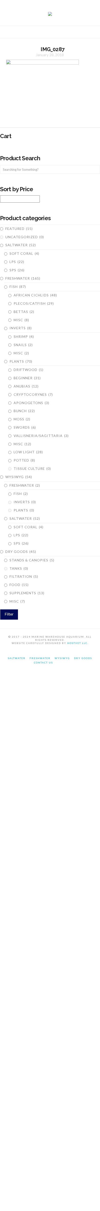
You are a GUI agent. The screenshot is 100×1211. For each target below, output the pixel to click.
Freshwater (22, 278)
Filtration (23, 576)
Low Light (28, 452)
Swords (25, 427)
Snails (23, 345)
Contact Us (43, 662)
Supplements (26, 593)
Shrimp (24, 336)
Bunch (24, 411)
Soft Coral (24, 253)
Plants (20, 361)
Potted (24, 460)
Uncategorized (24, 237)
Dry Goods (20, 551)
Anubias (26, 386)
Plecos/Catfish (34, 303)
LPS (16, 262)
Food (19, 585)
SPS (17, 270)
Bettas (24, 312)
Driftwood (28, 370)
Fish (17, 286)
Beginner (27, 378)
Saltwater (20, 245)
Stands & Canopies (31, 560)
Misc (21, 320)
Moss (22, 419)
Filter (9, 614)
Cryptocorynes (33, 394)
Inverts (20, 328)
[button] (50, 33)
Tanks (18, 568)
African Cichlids (35, 295)
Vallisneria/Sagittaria (41, 436)
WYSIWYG (18, 477)
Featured (19, 229)
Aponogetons (31, 403)
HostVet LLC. (77, 643)
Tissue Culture (32, 468)
